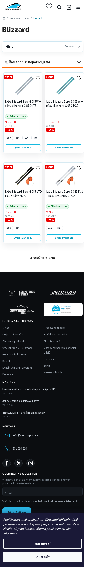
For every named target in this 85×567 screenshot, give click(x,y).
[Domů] (4, 18)
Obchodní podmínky (14, 341)
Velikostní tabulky (54, 372)
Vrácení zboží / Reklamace (17, 348)
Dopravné (7, 374)
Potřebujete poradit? (55, 334)
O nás (5, 328)
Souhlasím (43, 557)
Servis (47, 366)
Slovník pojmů (52, 341)
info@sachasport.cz (25, 435)
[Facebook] (6, 463)
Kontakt (6, 361)
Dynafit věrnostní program (17, 368)
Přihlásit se (17, 512)
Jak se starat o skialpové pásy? (20, 401)
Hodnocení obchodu (14, 354)
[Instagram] (30, 463)
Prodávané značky (54, 328)
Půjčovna (49, 359)
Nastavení (42, 543)
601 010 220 (20, 448)
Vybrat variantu (23, 148)
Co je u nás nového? (13, 334)
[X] (18, 463)
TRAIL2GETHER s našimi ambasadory (23, 413)
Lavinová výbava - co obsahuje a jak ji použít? (28, 389)
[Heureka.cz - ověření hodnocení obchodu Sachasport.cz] (63, 309)
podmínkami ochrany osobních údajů (55, 501)
